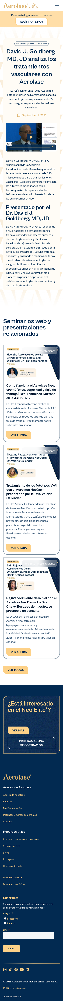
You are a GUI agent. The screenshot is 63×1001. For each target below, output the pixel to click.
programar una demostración (31, 743)
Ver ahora (19, 435)
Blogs (6, 852)
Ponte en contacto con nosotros (21, 839)
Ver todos (16, 669)
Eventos (7, 801)
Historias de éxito (12, 865)
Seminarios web (11, 845)
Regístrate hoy (31, 21)
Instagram (8, 859)
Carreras (8, 821)
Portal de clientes (12, 877)
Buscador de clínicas (14, 884)
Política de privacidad (14, 987)
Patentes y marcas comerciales (20, 814)
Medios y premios (12, 808)
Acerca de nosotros (14, 794)
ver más (18, 730)
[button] (56, 5)
